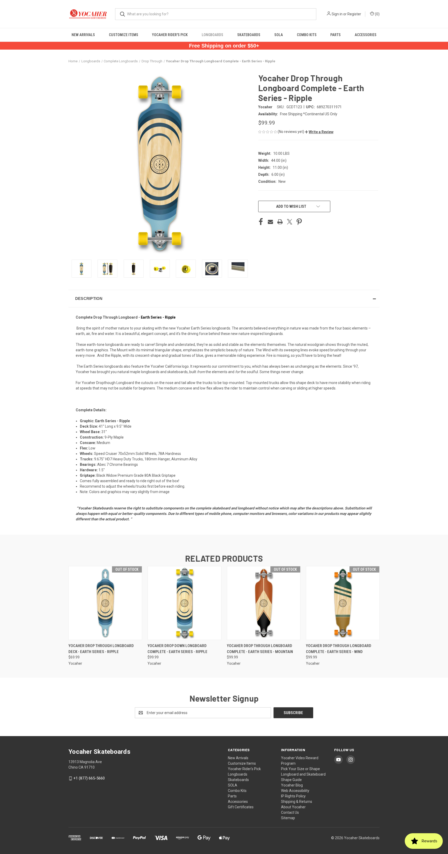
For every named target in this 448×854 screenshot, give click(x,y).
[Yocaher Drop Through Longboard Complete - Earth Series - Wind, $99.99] (343, 603)
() (377, 14)
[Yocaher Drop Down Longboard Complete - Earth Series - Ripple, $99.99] (184, 603)
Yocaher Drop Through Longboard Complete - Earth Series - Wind (338, 648)
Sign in (337, 14)
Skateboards (248, 35)
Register (354, 14)
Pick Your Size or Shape (300, 769)
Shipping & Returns (296, 801)
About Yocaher (293, 807)
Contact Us (290, 812)
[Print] (280, 221)
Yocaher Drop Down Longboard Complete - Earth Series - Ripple (177, 648)
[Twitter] (289, 221)
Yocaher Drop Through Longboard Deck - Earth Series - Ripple (101, 648)
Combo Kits (307, 35)
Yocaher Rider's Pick (170, 35)
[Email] (270, 221)
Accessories (365, 35)
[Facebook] (260, 221)
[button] (319, 132)
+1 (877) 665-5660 (89, 778)
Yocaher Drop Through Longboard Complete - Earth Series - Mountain (260, 648)
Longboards (212, 35)
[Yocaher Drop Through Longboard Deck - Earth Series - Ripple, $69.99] (105, 603)
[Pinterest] (299, 221)
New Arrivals (83, 35)
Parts (335, 35)
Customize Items (123, 35)
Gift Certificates (241, 807)
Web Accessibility (295, 791)
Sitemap (288, 818)
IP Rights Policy (293, 796)
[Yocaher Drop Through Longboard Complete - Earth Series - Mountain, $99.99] (263, 603)
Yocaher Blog (292, 785)
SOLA (278, 35)
